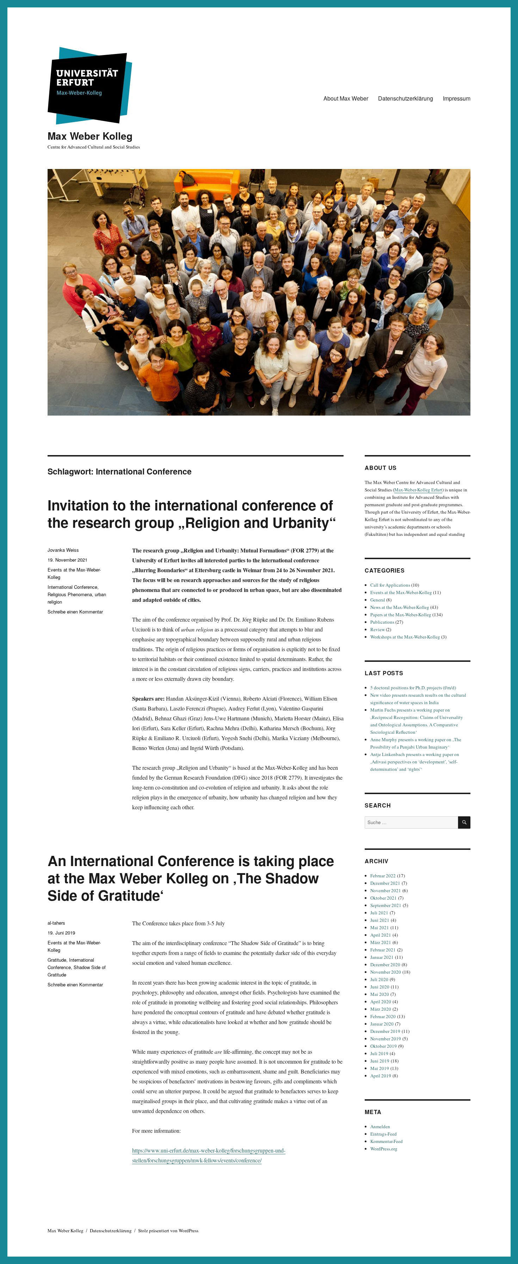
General (377, 600)
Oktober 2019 (383, 1046)
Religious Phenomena (70, 594)
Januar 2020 (382, 1024)
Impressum (456, 98)
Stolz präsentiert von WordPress (168, 1230)
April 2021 (380, 935)
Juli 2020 (379, 979)
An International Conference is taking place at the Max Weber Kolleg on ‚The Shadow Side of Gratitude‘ (191, 877)
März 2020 (380, 1009)
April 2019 (380, 1075)
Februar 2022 (383, 875)
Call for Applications (390, 585)
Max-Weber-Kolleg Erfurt (418, 489)
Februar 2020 (383, 1016)
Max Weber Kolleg (90, 135)
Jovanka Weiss (63, 549)
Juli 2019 (379, 1053)
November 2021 (385, 890)
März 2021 (380, 942)
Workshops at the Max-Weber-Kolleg (405, 637)
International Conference (72, 586)
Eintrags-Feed (383, 1134)
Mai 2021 (379, 927)
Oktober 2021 (383, 898)
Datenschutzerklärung (405, 98)
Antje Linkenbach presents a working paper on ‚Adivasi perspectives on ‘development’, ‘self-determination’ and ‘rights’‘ (414, 761)
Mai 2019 (379, 1068)
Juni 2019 (379, 1061)
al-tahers (56, 922)
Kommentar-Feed (386, 1141)
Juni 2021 (379, 920)
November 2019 (385, 1038)
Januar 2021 (382, 957)
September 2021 (385, 905)
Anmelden (380, 1126)
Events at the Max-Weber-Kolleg (401, 592)
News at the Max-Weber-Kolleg (399, 607)
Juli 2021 (379, 912)
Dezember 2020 (385, 964)
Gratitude (57, 959)
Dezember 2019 (385, 1031)
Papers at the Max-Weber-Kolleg (400, 614)
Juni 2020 (379, 987)
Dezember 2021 (385, 883)
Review (377, 629)
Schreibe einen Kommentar (75, 611)
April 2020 (380, 1001)
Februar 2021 (383, 950)
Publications (382, 622)
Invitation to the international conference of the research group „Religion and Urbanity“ (192, 513)
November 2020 (385, 972)
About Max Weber (345, 98)
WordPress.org (383, 1148)
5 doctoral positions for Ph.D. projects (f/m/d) (413, 687)
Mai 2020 (379, 994)
